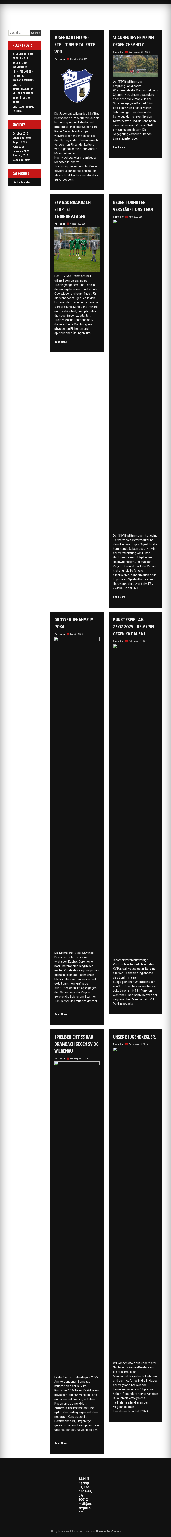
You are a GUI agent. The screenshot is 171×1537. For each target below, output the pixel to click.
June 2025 (18, 146)
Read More (119, 147)
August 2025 (20, 142)
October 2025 (20, 133)
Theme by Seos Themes (108, 1531)
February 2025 (21, 151)
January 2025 (20, 155)
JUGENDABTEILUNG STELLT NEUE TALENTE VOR (74, 44)
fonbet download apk (75, 131)
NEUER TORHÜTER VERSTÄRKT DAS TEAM (133, 206)
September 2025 (22, 138)
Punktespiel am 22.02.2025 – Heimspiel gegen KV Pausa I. (134, 626)
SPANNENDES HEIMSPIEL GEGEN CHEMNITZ (134, 41)
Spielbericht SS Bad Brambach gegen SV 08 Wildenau (76, 1043)
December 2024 (21, 160)
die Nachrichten (22, 182)
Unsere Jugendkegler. (134, 1036)
